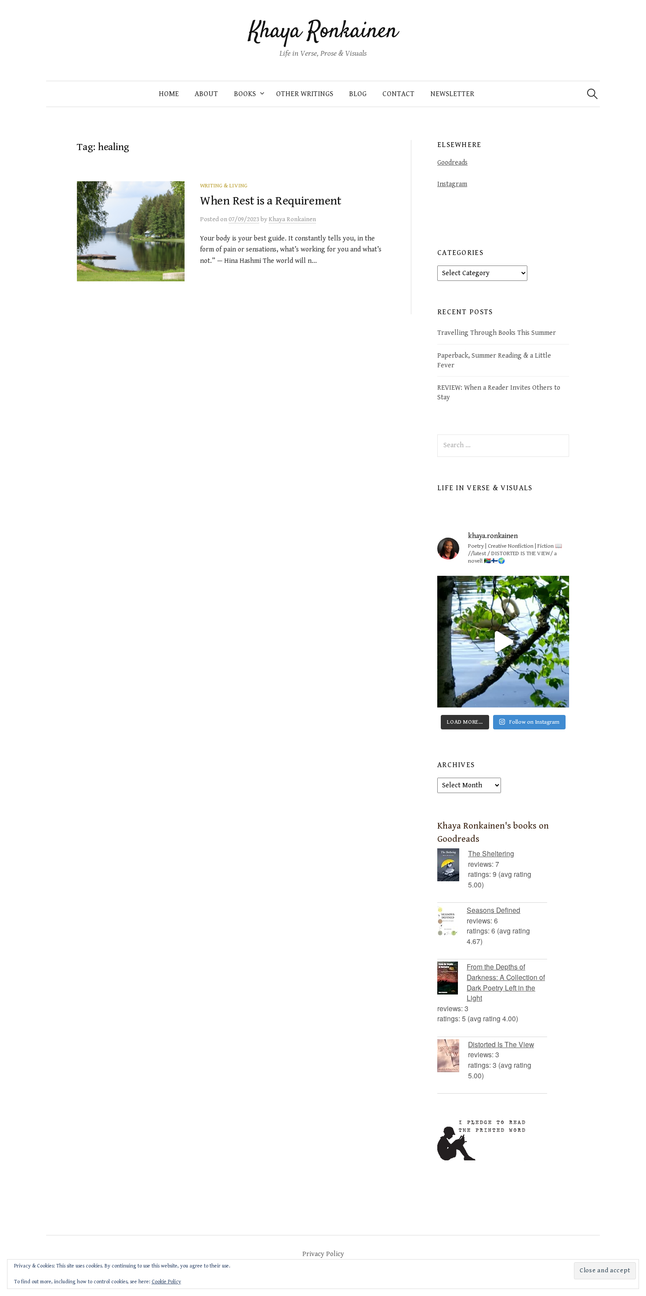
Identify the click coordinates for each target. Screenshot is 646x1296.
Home (169, 94)
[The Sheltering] (452, 864)
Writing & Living (223, 185)
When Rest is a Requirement (270, 201)
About (206, 94)
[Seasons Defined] (452, 921)
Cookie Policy (166, 1282)
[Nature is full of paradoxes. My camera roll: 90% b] (503, 641)
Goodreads (452, 162)
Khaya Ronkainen (323, 31)
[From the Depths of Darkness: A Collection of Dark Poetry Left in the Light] (452, 978)
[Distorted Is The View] (452, 1055)
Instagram (452, 184)
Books (245, 94)
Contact (398, 94)
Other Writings (304, 94)
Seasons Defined (493, 910)
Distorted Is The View (501, 1044)
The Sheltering (491, 853)
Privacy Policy (323, 1254)
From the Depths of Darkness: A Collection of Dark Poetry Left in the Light (506, 982)
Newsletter (452, 94)
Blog (358, 94)
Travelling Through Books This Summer (496, 333)
